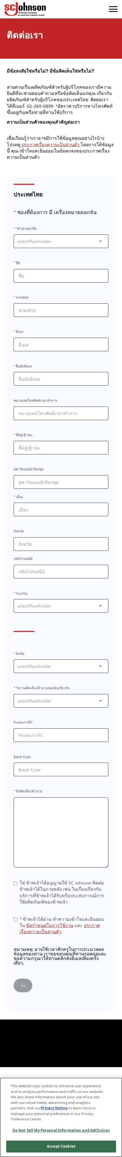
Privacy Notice (54, 1108)
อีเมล (18, 332)
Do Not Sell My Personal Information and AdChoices (61, 1130)
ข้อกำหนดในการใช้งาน (49, 925)
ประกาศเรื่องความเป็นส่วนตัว (52, 144)
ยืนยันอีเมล (23, 366)
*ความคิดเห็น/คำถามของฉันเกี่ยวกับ (42, 688)
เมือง (18, 497)
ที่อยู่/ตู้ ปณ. (23, 435)
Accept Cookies (61, 1146)
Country (21, 593)
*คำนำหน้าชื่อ (25, 228)
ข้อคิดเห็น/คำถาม (28, 791)
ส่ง (23, 985)
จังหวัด (19, 531)
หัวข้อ (19, 653)
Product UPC (23, 722)
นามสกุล (21, 297)
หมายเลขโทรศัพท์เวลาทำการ (35, 400)
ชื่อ (17, 263)
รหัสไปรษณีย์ (23, 559)
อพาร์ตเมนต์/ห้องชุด (29, 469)
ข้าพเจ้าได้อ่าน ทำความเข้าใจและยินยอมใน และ (62, 925)
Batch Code (22, 757)
